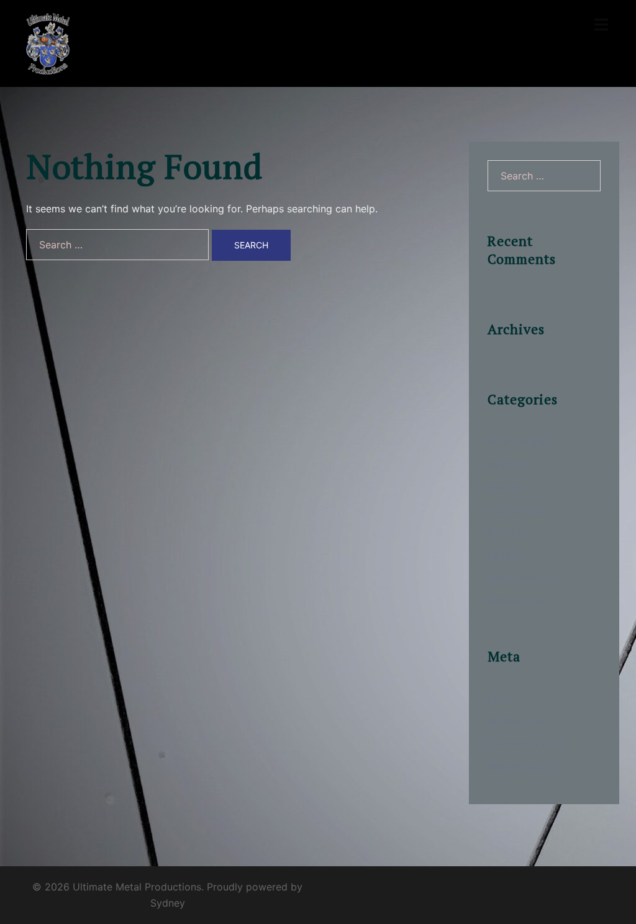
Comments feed (525, 744)
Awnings (507, 464)
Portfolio (508, 533)
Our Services (517, 510)
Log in (502, 698)
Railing (503, 555)
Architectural (518, 441)
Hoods (503, 487)
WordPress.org (522, 767)
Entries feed (516, 721)
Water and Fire (522, 578)
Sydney (167, 903)
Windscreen (515, 601)
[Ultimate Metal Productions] (48, 42)
